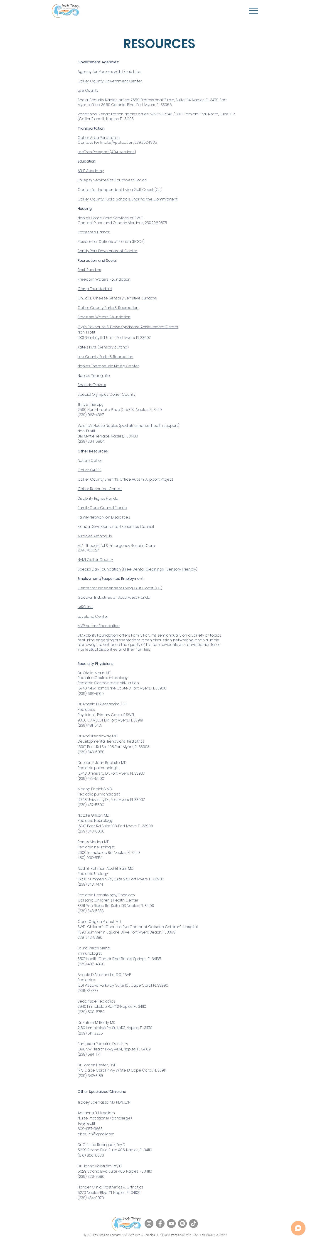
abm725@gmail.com (96, 1134)
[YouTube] (171, 1223)
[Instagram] (149, 1223)
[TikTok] (193, 1223)
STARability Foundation (98, 635)
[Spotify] (182, 1223)
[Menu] (253, 10)
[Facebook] (160, 1223)
